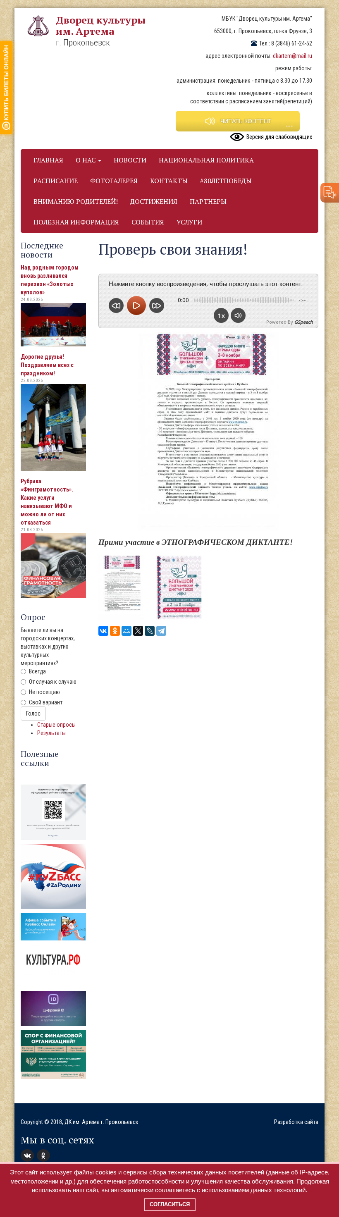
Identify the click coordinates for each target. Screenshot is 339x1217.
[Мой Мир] (126, 631)
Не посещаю (44, 692)
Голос (33, 713)
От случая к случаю (52, 681)
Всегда (37, 671)
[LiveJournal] (150, 631)
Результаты (51, 733)
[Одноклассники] (115, 631)
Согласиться (170, 1204)
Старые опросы (56, 724)
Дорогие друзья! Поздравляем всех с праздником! (47, 365)
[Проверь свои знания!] (121, 587)
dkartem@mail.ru (292, 55)
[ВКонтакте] (103, 631)
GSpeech (303, 322)
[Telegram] (161, 631)
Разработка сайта (296, 1122)
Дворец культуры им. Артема (101, 25)
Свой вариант (45, 702)
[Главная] (41, 25)
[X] (138, 631)
